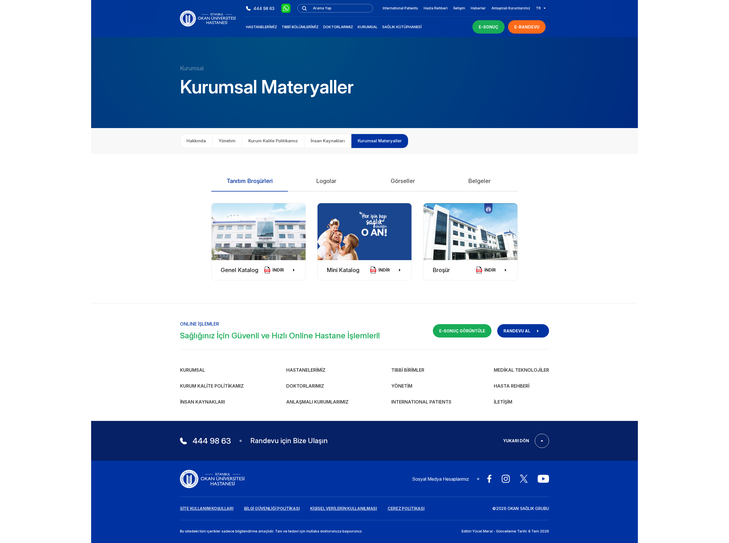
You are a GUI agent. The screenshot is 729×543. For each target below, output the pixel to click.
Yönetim (227, 140)
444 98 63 (264, 8)
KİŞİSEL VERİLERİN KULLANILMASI (343, 508)
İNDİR (278, 270)
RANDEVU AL (516, 330)
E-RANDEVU (526, 26)
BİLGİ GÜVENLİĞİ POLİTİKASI (272, 508)
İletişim (459, 8)
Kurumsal (368, 26)
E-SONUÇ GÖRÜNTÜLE (462, 330)
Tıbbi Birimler (407, 370)
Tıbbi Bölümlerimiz (300, 26)
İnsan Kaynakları (328, 140)
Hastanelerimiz (261, 26)
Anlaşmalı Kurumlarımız (511, 8)
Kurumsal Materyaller (380, 140)
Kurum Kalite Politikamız (273, 140)
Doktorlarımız (338, 26)
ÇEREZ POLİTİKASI (406, 508)
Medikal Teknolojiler (521, 370)
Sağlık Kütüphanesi (402, 26)
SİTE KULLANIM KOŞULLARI (207, 508)
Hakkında (196, 140)
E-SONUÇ (488, 26)
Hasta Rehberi (436, 8)
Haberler (478, 8)
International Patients (400, 8)
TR (538, 8)
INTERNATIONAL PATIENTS (421, 402)
